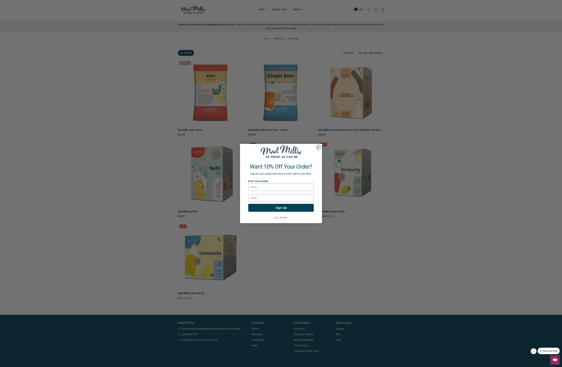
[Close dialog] (318, 147)
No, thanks (281, 217)
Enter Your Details (258, 181)
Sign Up (281, 207)
